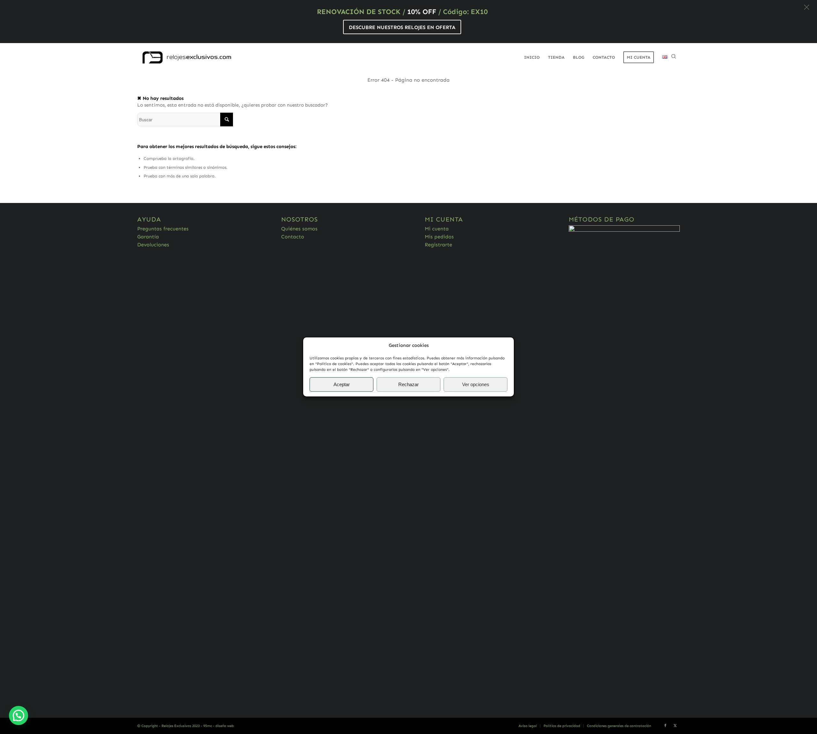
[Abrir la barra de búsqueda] (673, 57)
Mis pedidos (439, 237)
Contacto (292, 237)
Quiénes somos (299, 229)
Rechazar (408, 384)
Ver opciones (475, 384)
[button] (807, 7)
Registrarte (438, 245)
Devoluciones (153, 245)
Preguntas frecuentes (163, 229)
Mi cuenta (437, 229)
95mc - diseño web (218, 726)
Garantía (148, 237)
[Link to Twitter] (675, 725)
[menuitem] (532, 57)
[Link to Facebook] (665, 725)
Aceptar (342, 384)
